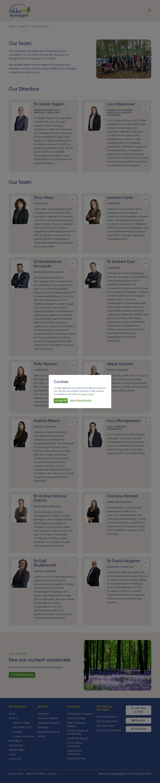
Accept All (60, 401)
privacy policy (87, 394)
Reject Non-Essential (80, 401)
